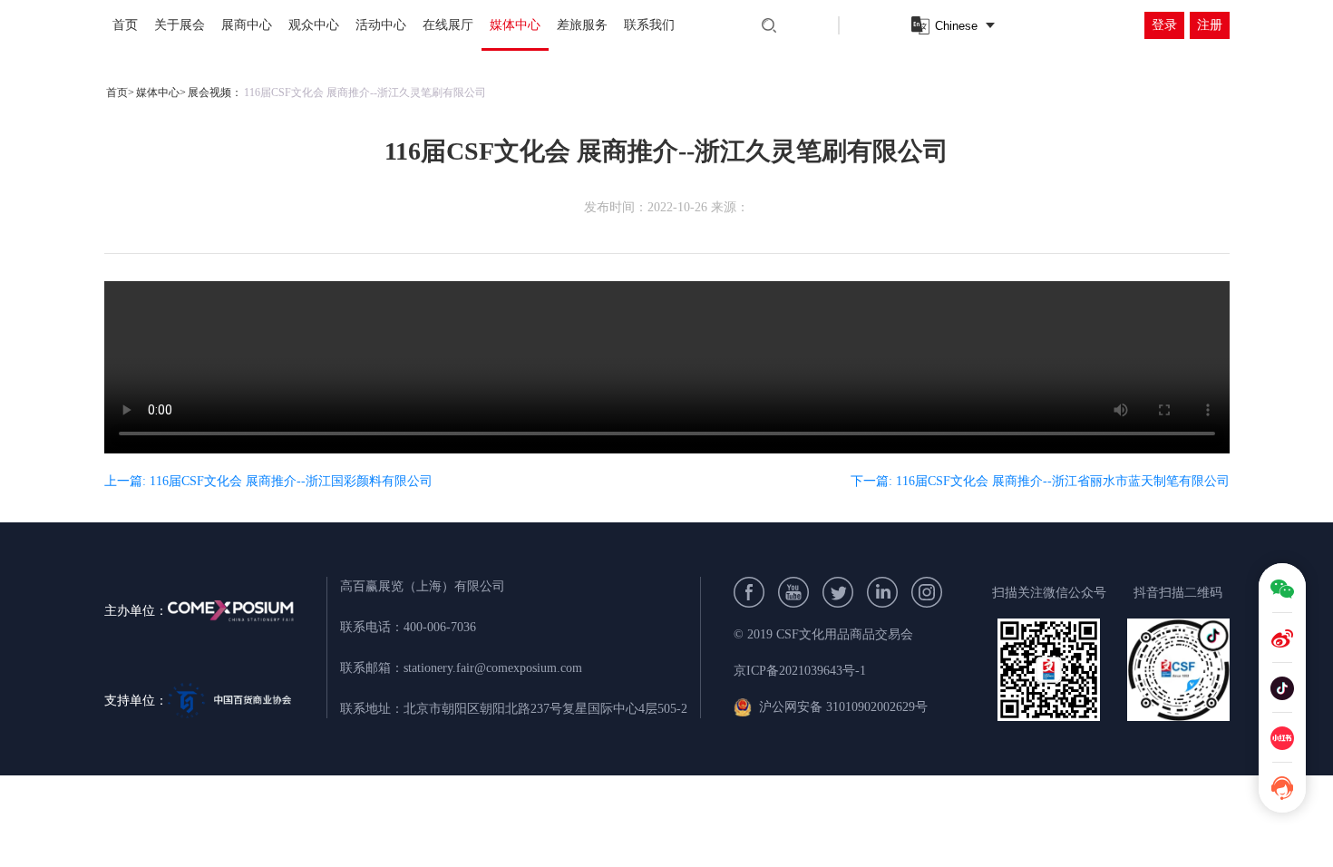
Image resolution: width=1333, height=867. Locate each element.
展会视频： (215, 92)
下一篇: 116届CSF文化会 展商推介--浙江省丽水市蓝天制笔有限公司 (1040, 481)
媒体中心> (161, 92)
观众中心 (313, 25)
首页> (120, 92)
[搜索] (769, 25)
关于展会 (179, 25)
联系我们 (649, 25)
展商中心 (246, 25)
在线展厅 (448, 25)
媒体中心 (515, 25)
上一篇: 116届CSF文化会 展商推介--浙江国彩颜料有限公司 (268, 481)
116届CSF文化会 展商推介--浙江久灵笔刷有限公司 (365, 92)
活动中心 (380, 25)
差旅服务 (582, 25)
